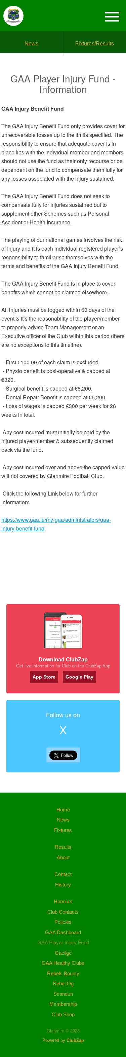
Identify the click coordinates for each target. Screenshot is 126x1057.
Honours (63, 901)
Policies (63, 922)
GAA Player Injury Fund (63, 942)
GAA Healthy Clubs (63, 963)
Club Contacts (63, 912)
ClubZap (75, 1040)
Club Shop (63, 1014)
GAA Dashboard (63, 932)
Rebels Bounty (63, 973)
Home (63, 809)
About (63, 857)
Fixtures (63, 830)
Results (63, 847)
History (63, 884)
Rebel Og (63, 983)
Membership (63, 1004)
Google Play (79, 677)
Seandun (63, 994)
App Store (44, 677)
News (31, 43)
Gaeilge (63, 953)
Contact (63, 874)
